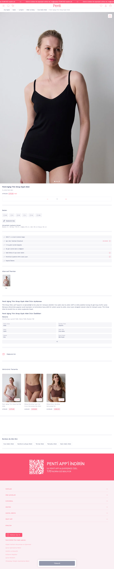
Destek (8, 507)
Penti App (9, 519)
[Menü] (3, 5)
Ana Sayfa (7, 10)
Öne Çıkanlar (11, 495)
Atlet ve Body (30, 10)
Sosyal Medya (11, 513)
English (9, 525)
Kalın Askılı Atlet (65, 444)
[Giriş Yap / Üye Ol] (105, 5)
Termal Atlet (40, 444)
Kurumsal (9, 501)
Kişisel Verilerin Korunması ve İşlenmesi (18, 544)
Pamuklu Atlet (52, 444)
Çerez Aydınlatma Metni (13, 548)
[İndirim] (13, 5)
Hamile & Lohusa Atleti (24, 444)
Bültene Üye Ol (15, 535)
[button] (54, 181)
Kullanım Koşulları (11, 554)
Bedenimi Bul (10, 221)
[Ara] (8, 5)
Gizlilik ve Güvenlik (12, 551)
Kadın (14, 10)
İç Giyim (21, 10)
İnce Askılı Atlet (42, 10)
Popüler (9, 489)
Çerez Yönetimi (10, 558)
